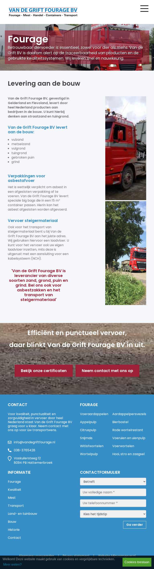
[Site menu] (144, 8)
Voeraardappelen (94, 414)
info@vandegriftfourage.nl (34, 442)
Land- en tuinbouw (22, 513)
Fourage (14, 481)
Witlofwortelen (91, 446)
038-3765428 (24, 450)
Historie (14, 529)
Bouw (12, 521)
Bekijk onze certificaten (44, 370)
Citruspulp (88, 430)
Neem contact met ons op (107, 370)
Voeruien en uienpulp (128, 438)
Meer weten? (12, 564)
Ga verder (134, 524)
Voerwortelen (123, 446)
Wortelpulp (89, 454)
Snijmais (86, 438)
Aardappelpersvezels (129, 414)
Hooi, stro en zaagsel (128, 454)
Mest (12, 497)
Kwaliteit (14, 489)
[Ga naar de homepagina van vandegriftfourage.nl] (48, 12)
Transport (16, 505)
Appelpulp (88, 422)
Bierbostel (120, 422)
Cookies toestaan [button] (137, 562)
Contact (14, 537)
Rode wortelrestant (127, 430)
